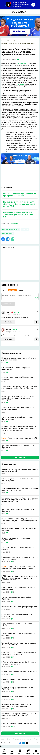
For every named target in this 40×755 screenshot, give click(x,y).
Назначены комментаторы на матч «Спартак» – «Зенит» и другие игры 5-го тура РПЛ (19, 204)
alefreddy (9, 329)
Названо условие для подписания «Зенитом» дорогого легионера (18, 359)
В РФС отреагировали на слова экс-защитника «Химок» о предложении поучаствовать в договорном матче (19, 578)
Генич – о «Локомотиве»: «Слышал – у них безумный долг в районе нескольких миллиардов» (17, 398)
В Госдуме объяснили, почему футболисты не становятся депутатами (18, 663)
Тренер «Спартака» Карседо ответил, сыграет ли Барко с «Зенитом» (19, 644)
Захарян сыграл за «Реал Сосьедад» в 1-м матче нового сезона (17, 408)
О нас (8, 739)
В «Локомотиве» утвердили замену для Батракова (16, 615)
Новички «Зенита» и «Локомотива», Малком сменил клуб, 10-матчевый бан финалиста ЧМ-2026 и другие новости (18, 428)
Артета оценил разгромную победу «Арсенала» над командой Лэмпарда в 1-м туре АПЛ (19, 387)
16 (14, 726)
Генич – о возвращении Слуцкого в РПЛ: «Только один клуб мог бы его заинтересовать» (19, 520)
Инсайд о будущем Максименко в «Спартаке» (19, 672)
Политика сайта (5, 743)
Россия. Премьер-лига (10, 230)
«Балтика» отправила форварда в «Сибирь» (18, 697)
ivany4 (8, 312)
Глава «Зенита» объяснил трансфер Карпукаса (19, 607)
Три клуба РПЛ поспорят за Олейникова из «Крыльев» (17, 447)
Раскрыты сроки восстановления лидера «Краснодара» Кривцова (17, 688)
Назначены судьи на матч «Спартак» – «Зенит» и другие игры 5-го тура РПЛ (19, 214)
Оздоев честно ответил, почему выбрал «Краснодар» (16, 598)
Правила (36, 739)
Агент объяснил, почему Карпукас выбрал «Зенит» (17, 548)
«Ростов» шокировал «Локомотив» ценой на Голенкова (18, 529)
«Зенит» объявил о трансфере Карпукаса (17, 679)
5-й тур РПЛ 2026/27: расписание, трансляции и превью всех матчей (19, 470)
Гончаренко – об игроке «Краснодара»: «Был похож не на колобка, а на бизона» (18, 715)
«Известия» (14, 224)
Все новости (20, 458)
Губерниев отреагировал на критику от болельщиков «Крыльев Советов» (16, 705)
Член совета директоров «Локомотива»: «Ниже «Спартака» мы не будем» (19, 489)
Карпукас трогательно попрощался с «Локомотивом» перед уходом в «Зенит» (18, 567)
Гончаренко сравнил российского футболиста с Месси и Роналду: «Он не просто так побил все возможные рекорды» (19, 500)
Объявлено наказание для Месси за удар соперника (17, 378)
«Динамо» (21, 84)
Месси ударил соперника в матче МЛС (19, 438)
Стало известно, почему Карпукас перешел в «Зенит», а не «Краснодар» (18, 653)
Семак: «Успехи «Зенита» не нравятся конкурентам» (15, 368)
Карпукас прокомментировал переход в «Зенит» (16, 625)
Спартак (25, 230)
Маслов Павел (7, 234)
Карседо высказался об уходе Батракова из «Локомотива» (18, 588)
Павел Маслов (22, 64)
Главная (3, 41)
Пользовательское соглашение (22, 739)
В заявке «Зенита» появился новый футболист (19, 723)
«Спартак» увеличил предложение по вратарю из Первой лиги (19, 194)
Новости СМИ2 (8, 247)
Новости (10, 41)
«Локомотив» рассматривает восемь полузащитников (15, 539)
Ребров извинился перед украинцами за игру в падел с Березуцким (19, 558)
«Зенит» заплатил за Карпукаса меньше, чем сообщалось (18, 634)
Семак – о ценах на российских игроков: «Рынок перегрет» (17, 418)
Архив (2, 739)
